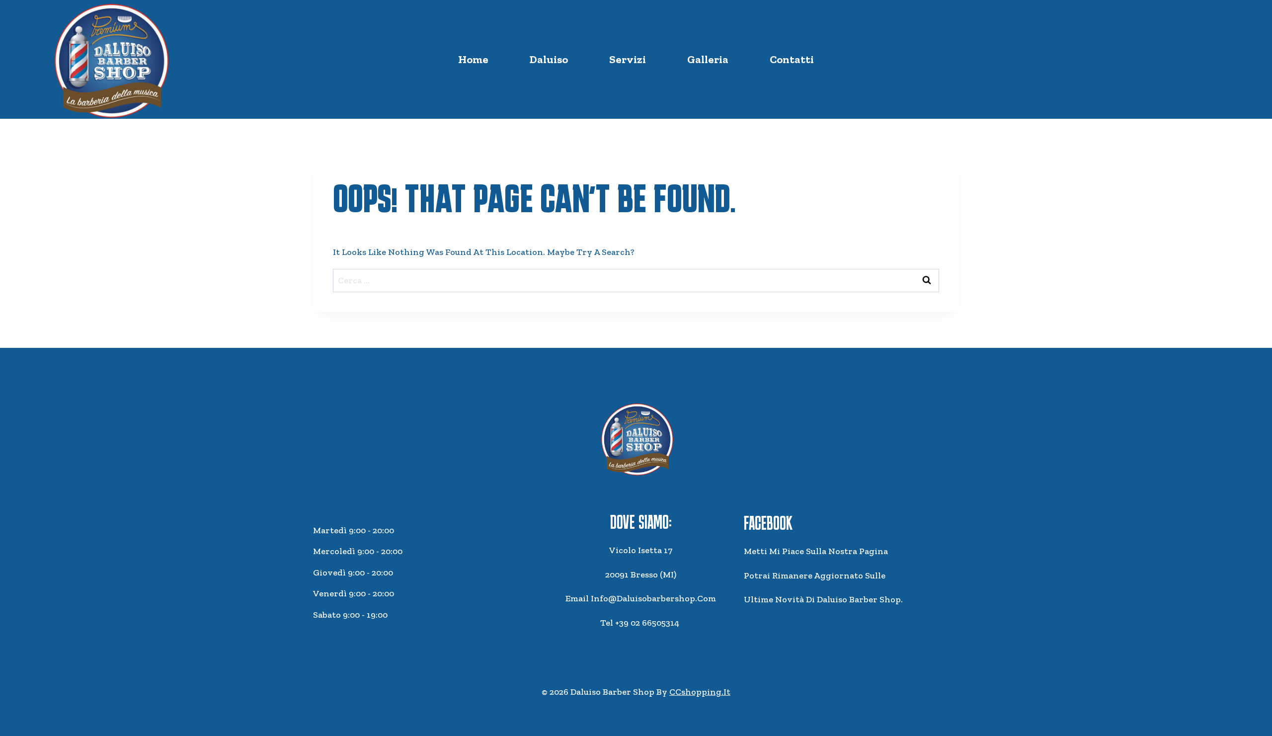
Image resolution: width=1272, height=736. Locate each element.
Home (473, 59)
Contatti (792, 59)
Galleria (707, 59)
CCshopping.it (699, 691)
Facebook (768, 523)
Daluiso (549, 59)
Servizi (627, 59)
